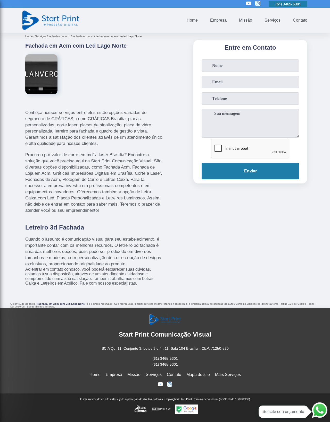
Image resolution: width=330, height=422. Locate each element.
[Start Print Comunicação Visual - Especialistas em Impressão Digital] (50, 29)
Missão (245, 20)
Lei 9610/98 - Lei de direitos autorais (32, 306)
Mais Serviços (228, 374)
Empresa (218, 20)
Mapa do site (198, 374)
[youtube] (248, 4)
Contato (300, 20)
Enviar (250, 171)
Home (192, 20)
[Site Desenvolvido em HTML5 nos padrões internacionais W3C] (161, 409)
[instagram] (257, 4)
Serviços (272, 20)
